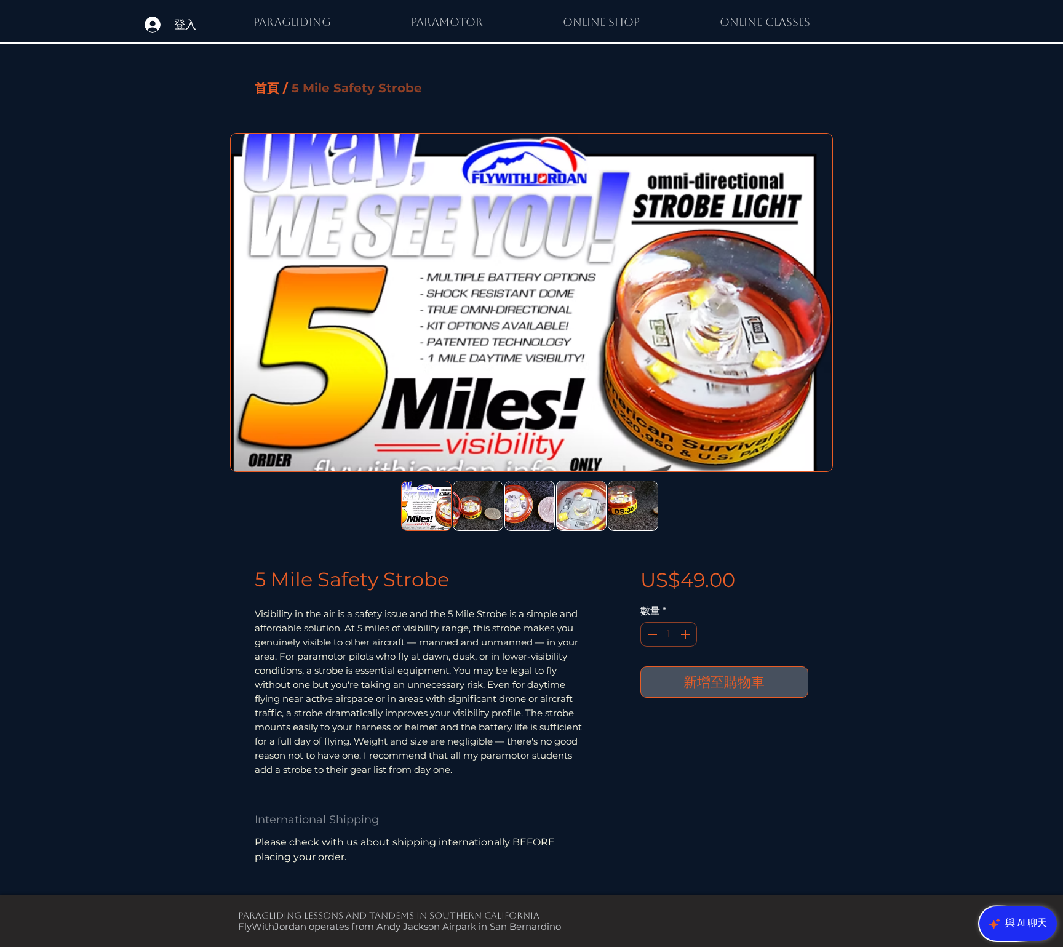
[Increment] (686, 634)
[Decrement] (650, 634)
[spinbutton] (668, 634)
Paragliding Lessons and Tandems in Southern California (388, 915)
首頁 (267, 88)
